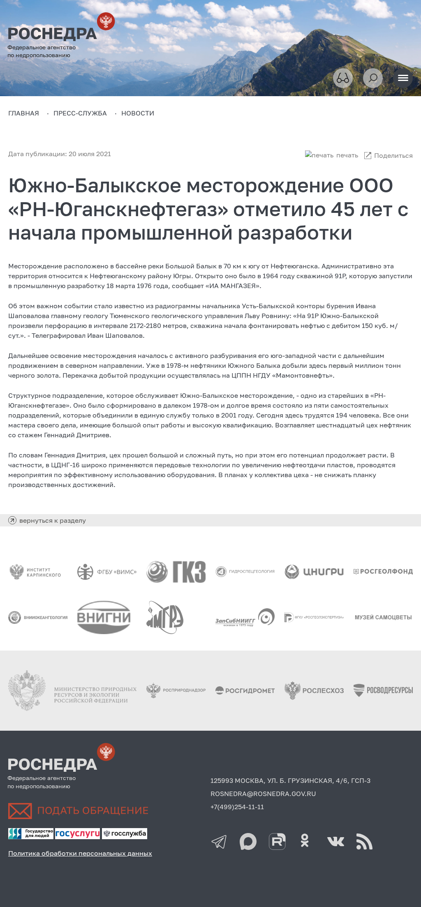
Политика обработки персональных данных (80, 853)
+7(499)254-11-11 (237, 807)
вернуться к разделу (52, 520)
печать (347, 155)
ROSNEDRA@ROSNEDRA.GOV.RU (263, 793)
